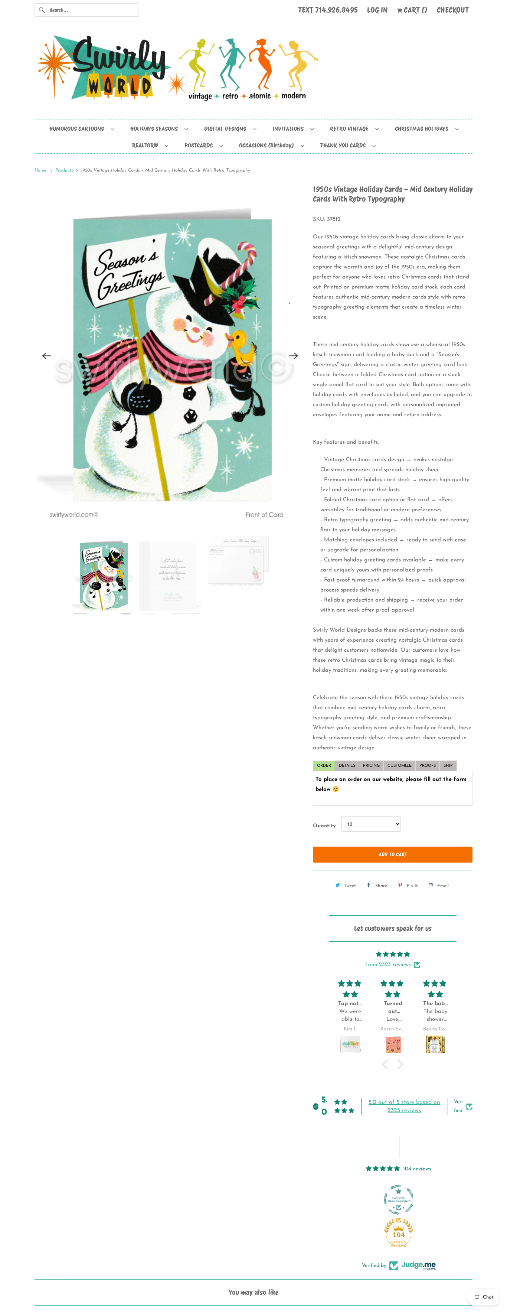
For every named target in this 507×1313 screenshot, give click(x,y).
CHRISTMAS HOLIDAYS (423, 128)
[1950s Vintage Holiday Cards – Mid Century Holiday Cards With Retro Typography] (170, 356)
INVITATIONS (289, 128)
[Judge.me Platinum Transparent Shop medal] (398, 1200)
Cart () (415, 10)
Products (65, 170)
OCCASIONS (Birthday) (268, 145)
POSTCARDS (200, 145)
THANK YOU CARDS (344, 145)
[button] (387, 1064)
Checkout (453, 10)
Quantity (324, 826)
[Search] (42, 10)
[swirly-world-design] (253, 71)
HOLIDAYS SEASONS (155, 128)
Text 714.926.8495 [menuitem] (328, 10)
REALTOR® (146, 145)
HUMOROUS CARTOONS (78, 128)
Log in (377, 10)
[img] (393, 954)
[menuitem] (81, 128)
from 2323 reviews (388, 965)
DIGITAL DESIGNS (226, 128)
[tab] (324, 765)
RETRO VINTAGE (351, 128)
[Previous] (46, 356)
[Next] (293, 356)
